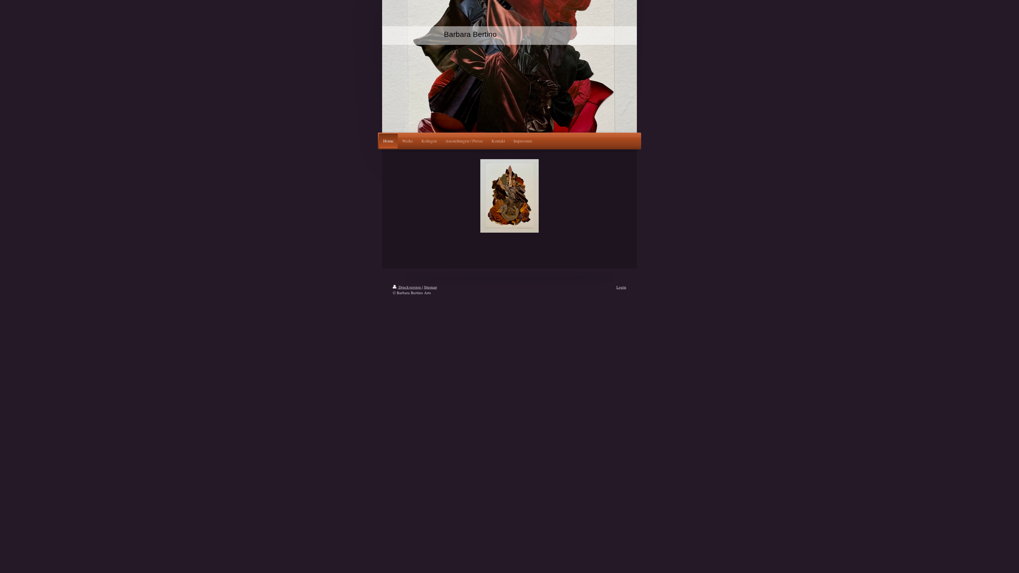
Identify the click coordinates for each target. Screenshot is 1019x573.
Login (621, 287)
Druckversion (410, 287)
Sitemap (430, 287)
